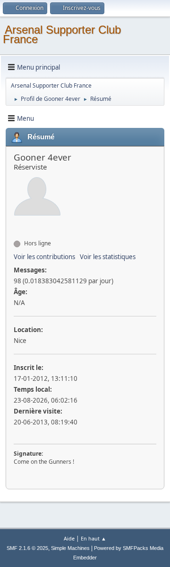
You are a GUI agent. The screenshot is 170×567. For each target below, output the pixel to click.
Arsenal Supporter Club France (62, 34)
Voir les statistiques (108, 256)
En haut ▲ (93, 538)
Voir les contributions (44, 256)
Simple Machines (70, 548)
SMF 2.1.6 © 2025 (27, 548)
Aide (69, 538)
